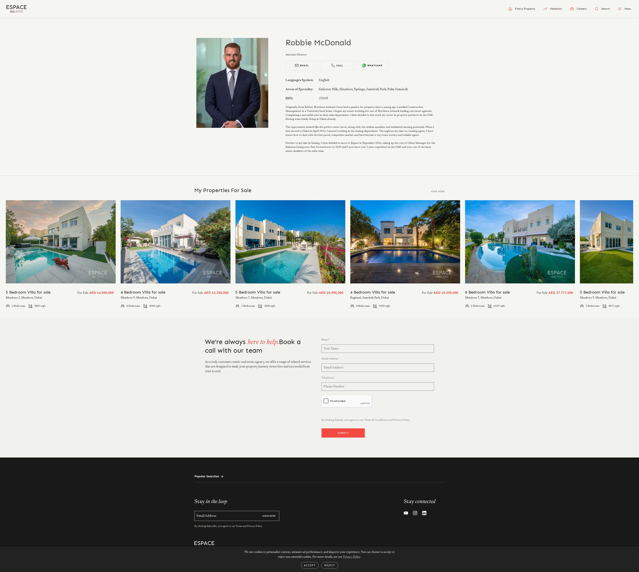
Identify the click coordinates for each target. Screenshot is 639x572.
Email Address (330, 358)
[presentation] (67, 238)
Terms (239, 526)
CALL (339, 65)
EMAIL (304, 65)
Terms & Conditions (375, 420)
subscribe (269, 516)
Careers (582, 8)
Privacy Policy (351, 557)
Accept (310, 565)
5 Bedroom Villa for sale (28, 292)
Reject (329, 565)
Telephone (328, 377)
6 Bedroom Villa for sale (487, 292)
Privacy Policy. (401, 420)
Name (325, 340)
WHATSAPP (375, 65)
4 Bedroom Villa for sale (143, 292)
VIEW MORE (438, 191)
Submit (343, 433)
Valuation (556, 8)
